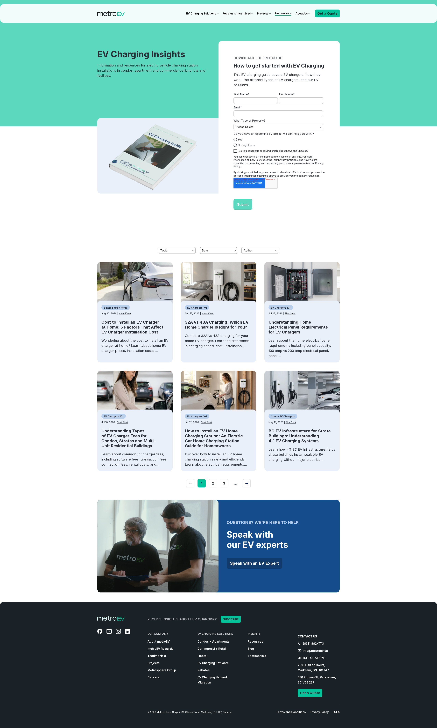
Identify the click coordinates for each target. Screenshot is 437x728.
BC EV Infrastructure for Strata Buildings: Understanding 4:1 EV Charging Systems (300, 435)
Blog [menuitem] (251, 648)
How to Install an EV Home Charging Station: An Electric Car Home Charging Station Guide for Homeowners (214, 438)
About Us (301, 13)
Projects (262, 13)
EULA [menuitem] (336, 712)
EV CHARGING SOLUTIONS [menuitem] (215, 633)
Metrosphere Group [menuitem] (161, 670)
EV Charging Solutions (201, 13)
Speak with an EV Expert (254, 563)
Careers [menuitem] (153, 677)
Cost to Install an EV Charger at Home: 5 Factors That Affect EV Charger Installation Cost (132, 327)
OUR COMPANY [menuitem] (157, 633)
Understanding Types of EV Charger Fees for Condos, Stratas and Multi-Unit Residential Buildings (128, 438)
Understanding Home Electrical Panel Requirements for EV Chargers (298, 327)
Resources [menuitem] (255, 641)
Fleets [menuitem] (202, 656)
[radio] (278, 139)
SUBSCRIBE (231, 619)
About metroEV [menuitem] (158, 641)
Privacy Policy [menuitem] (319, 712)
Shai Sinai (290, 313)
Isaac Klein (125, 313)
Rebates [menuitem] (204, 670)
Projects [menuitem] (153, 663)
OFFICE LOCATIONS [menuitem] (312, 658)
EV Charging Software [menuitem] (213, 663)
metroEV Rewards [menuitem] (160, 648)
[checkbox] (278, 142)
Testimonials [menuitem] (156, 656)
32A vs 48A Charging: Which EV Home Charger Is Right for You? (217, 325)
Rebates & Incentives (236, 13)
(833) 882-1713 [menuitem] (313, 643)
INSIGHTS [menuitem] (254, 633)
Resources (282, 13)
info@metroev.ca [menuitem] (315, 650)
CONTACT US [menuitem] (307, 636)
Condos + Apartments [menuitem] (214, 641)
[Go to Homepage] (111, 13)
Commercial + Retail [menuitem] (212, 648)
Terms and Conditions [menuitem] (291, 712)
